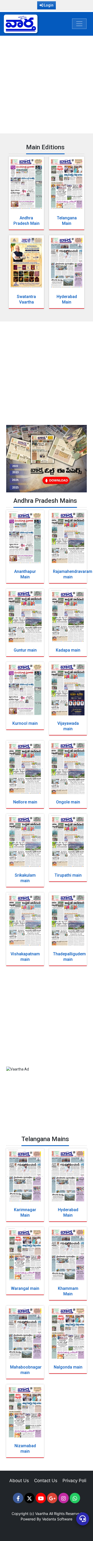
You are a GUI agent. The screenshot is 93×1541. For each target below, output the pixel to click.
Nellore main (25, 802)
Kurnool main (25, 723)
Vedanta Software (57, 1519)
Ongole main (68, 802)
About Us (19, 1480)
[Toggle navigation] (79, 23)
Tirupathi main (68, 875)
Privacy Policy (77, 1480)
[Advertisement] (46, 84)
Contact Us (45, 1480)
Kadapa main (68, 650)
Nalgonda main (68, 1367)
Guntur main (25, 650)
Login (48, 5)
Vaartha (41, 1513)
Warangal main (25, 1288)
